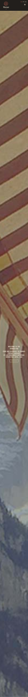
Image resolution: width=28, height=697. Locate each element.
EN (21, 1)
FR (23, 1)
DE (26, 1)
